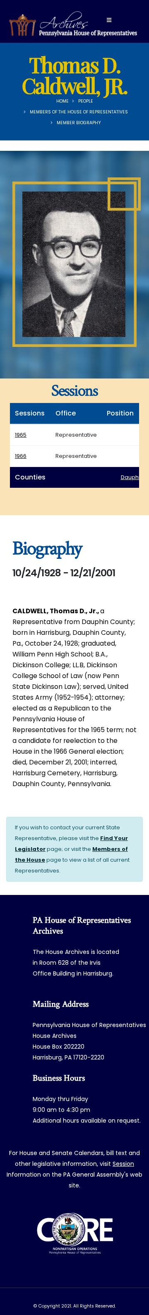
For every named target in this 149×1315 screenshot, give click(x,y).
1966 (20, 456)
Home (62, 101)
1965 (20, 435)
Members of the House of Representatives (79, 112)
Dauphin (132, 477)
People (85, 101)
